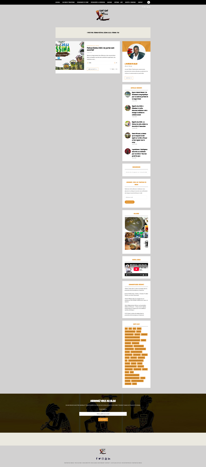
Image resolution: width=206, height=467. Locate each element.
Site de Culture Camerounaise (132, 375)
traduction (128, 383)
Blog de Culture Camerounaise (132, 337)
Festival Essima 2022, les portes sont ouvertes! (100, 49)
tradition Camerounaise (137, 380)
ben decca (137, 334)
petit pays (145, 369)
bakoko (138, 331)
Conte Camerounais (138, 346)
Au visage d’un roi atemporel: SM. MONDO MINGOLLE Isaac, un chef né (136, 300)
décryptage (133, 357)
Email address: (103, 409)
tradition (128, 380)
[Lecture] (127, 275)
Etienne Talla (141, 357)
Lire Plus (128, 77)
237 (126, 328)
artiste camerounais (130, 331)
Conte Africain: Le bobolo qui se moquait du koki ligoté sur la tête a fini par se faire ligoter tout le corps (139, 138)
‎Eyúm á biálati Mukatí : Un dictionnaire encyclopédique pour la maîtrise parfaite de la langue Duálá (140, 95)
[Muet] (143, 275)
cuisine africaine (129, 348)
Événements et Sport (82, 2)
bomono (143, 340)
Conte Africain (129, 346)
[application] (136, 269)
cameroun (128, 343)
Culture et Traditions (68, 2)
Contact (140, 2)
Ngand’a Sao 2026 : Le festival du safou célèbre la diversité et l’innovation (140, 124)
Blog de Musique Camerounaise (132, 340)
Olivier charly (137, 369)
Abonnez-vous (129, 202)
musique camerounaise (131, 366)
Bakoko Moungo (129, 334)
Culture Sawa (129, 354)
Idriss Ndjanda (128, 305)
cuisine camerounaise (140, 348)
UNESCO (134, 383)
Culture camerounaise (136, 351)
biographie (144, 334)
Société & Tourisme (130, 2)
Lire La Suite (92, 69)
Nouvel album (129, 369)
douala (127, 357)
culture (127, 351)
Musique (109, 2)
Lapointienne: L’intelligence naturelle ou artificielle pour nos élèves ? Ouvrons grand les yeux (139, 152)
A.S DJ (126, 313)
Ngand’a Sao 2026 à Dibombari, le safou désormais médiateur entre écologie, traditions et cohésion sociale (139, 110)
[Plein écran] (146, 275)
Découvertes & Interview (98, 2)
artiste (139, 328)
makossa (127, 363)
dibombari (144, 354)
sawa (132, 372)
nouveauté (140, 366)
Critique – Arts (118, 2)
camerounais (135, 343)
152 (112, 69)
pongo (127, 372)
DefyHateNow (137, 354)
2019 (134, 328)
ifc (126, 360)
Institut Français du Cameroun (136, 360)
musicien (134, 363)
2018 (130, 328)
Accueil (58, 2)
